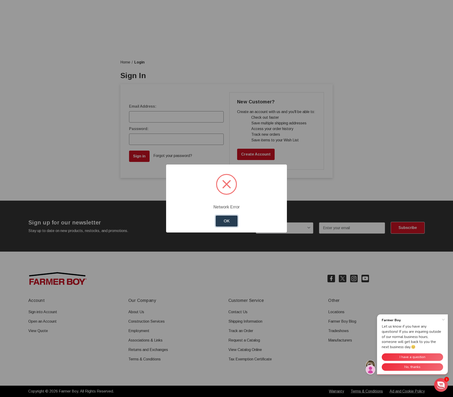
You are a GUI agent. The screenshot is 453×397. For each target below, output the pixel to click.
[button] (441, 385)
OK (227, 221)
